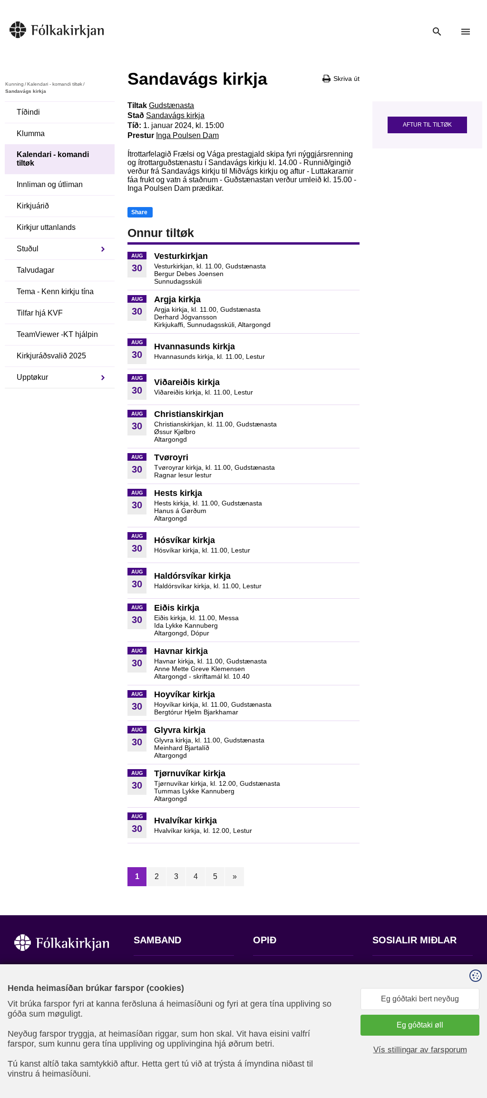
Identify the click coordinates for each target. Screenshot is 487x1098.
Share (139, 212)
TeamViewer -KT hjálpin (57, 334)
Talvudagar (35, 270)
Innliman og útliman (50, 184)
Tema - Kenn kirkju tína (55, 291)
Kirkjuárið (33, 206)
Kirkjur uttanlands (46, 227)
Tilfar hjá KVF (40, 313)
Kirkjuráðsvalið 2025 (51, 356)
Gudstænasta (171, 105)
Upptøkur (32, 377)
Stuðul (28, 249)
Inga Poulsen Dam (187, 135)
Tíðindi (28, 112)
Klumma (31, 133)
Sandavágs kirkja (175, 115)
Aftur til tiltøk (427, 124)
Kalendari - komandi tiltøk (54, 84)
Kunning (14, 84)
